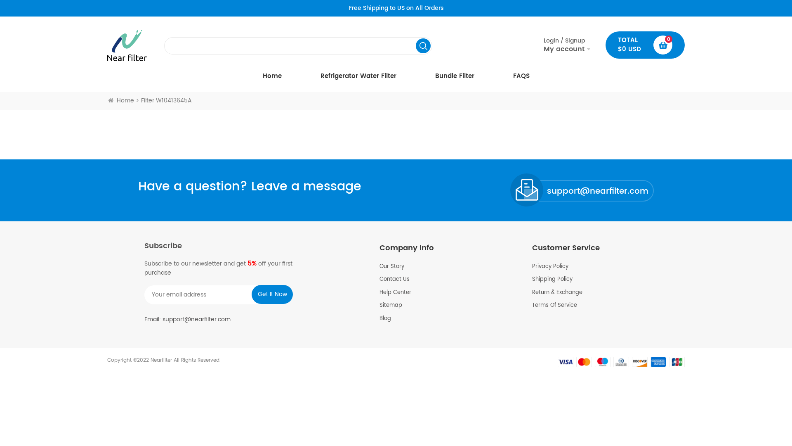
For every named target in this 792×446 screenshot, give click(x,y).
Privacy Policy (550, 267)
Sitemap (391, 305)
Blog (385, 319)
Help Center (395, 293)
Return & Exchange (557, 293)
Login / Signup (564, 45)
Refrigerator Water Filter (358, 76)
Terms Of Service (554, 305)
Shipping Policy (552, 279)
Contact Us (395, 279)
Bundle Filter (454, 76)
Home (272, 76)
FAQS (521, 76)
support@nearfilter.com (597, 191)
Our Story (392, 267)
